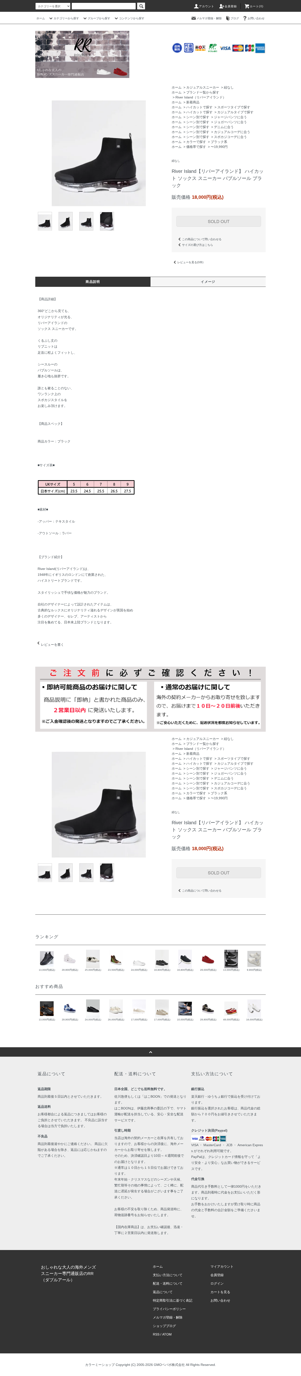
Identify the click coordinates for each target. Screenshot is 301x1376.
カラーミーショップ (100, 1365)
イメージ (208, 282)
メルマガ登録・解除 (209, 18)
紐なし (229, 87)
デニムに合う (224, 127)
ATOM (167, 1334)
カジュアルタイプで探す (235, 112)
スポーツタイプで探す (233, 107)
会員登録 (231, 6)
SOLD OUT (219, 221)
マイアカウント (222, 1266)
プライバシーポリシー (169, 1309)
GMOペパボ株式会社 (169, 1365)
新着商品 (192, 102)
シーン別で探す (197, 117)
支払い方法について (167, 1275)
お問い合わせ (256, 18)
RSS (156, 1334)
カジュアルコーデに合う (232, 132)
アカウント (206, 6)
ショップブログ (164, 1326)
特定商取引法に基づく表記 (172, 1300)
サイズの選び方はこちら (197, 245)
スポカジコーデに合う (230, 137)
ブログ (234, 18)
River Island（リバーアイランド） (200, 97)
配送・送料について (167, 1283)
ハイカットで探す (199, 107)
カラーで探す (196, 142)
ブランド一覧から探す (202, 92)
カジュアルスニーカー (202, 87)
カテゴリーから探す (66, 18)
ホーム (40, 18)
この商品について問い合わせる (202, 239)
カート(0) (256, 6)
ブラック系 (219, 142)
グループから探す (99, 18)
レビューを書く (52, 644)
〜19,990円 (219, 147)
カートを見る (220, 1292)
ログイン (217, 1283)
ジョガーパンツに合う (230, 122)
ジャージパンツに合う (230, 117)
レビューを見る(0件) (190, 262)
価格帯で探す (196, 147)
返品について (163, 1292)
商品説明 (93, 282)
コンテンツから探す (131, 18)
